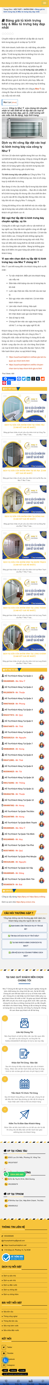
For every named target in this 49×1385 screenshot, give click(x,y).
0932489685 (8, 839)
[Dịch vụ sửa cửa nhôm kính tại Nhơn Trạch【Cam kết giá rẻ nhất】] (24, 545)
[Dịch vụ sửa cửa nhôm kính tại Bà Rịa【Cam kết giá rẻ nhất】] (24, 454)
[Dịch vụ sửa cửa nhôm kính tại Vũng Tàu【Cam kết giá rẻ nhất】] (24, 408)
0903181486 (8, 862)
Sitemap (13, 1370)
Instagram (11, 1365)
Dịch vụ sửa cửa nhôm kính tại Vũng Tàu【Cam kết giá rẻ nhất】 (24, 426)
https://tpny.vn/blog (37, 897)
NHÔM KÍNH (28, 9)
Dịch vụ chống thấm (11, 1294)
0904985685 (8, 681)
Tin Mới (22, 1370)
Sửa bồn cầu (8, 1311)
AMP (5, 1370)
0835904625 (8, 772)
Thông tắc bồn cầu (11, 1321)
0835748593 (8, 851)
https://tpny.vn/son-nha (25, 902)
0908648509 (8, 749)
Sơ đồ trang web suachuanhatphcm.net (15, 1374)
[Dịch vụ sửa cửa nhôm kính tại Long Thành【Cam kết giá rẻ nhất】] (24, 591)
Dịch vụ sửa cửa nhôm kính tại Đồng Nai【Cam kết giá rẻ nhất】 (24, 517)
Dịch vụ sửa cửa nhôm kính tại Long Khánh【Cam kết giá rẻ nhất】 (24, 654)
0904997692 (8, 805)
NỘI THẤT (18, 9)
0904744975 (8, 726)
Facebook (11, 1359)
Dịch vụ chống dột (10, 1289)
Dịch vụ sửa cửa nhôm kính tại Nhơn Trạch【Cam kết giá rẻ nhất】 (24, 563)
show (14, 102)
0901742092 (8, 783)
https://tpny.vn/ (23, 897)
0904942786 (8, 794)
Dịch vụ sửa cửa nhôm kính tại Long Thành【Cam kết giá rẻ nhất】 (24, 609)
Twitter (9, 1347)
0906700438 (8, 704)
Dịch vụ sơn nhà (10, 1280)
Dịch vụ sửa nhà (10, 1275)
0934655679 (8, 885)
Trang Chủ (8, 9)
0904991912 (13, 1206)
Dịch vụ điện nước (10, 1285)
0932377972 (8, 715)
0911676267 (13, 1162)
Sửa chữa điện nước (11, 1330)
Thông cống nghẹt (10, 1316)
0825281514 (8, 738)
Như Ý (38, 89)
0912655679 (8, 692)
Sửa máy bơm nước (11, 1325)
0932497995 (8, 817)
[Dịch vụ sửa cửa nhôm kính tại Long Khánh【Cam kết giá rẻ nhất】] (24, 637)
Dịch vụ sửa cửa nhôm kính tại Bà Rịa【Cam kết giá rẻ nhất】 (24, 471)
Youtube (10, 1353)
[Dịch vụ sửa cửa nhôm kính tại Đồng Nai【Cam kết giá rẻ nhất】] (24, 499)
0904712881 (8, 760)
